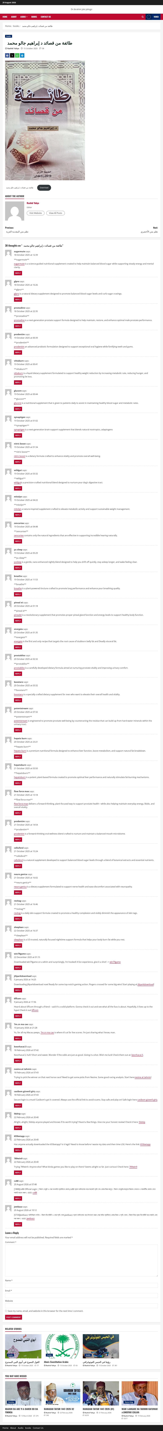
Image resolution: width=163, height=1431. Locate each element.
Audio (23, 16)
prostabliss (19, 655)
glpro (16, 281)
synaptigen (19, 417)
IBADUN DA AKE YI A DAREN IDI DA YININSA (21, 1410)
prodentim (19, 334)
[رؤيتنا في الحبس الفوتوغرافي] (101, 1346)
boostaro (18, 682)
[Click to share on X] (12, 55)
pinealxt (18, 615)
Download (44, 187)
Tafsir (49, 1402)
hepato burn (20, 738)
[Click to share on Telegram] (22, 55)
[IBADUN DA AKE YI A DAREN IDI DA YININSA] (23, 1393)
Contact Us (46, 16)
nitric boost (20, 443)
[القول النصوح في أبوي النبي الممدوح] (23, 1346)
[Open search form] (143, 16)
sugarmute (19, 251)
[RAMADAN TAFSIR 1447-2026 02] (62, 1393)
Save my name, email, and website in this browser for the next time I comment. (45, 1311)
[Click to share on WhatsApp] (17, 55)
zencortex (19, 523)
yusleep (17, 562)
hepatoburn (20, 765)
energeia (18, 629)
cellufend (18, 847)
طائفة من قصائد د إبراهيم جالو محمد (19, 187)
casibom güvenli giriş (24, 1091)
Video (156, 16)
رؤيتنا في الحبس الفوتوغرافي (96, 1362)
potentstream (21, 708)
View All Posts (55, 213)
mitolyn (18, 496)
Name (8, 1280)
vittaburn (19, 360)
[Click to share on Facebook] (7, 55)
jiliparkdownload (22, 976)
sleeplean (19, 927)
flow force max (21, 791)
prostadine (19, 307)
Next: (149, 229)
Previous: (16, 229)
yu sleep (18, 549)
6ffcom (17, 998)
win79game (20, 953)
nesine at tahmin (23, 1069)
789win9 (18, 1158)
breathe (18, 576)
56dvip (17, 1113)
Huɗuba (11, 1402)
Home (5, 16)
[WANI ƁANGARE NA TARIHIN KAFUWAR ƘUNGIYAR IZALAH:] (140, 1393)
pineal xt (18, 602)
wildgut (18, 470)
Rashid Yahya (13, 48)
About (14, 16)
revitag (17, 900)
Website (9, 1300)
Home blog (129, 1402)
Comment (10, 1242)
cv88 (16, 1181)
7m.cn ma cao (21, 1024)
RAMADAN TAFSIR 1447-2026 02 (59, 1409)
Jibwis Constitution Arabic (56, 1362)
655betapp (19, 1136)
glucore (18, 390)
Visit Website (35, 213)
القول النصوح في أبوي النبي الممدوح (22, 1362)
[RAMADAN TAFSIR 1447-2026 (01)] (101, 1393)
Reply (18, 273)
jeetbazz (18, 1206)
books (34, 16)
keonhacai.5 (20, 1046)
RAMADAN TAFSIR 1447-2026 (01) (98, 1409)
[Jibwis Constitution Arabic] (62, 1346)
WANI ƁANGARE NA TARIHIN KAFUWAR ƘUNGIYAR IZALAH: (140, 1410)
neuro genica (20, 874)
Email (8, 1290)
